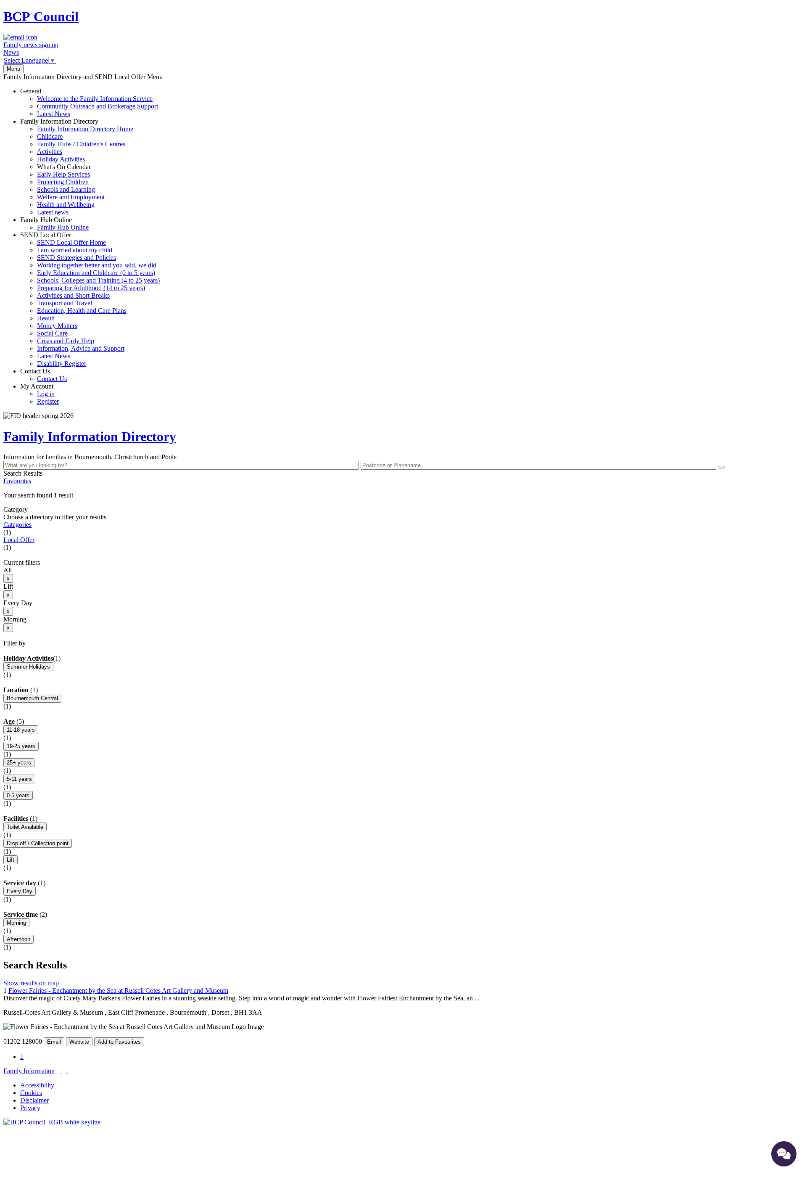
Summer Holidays (28, 667)
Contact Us (43, 375)
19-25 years (21, 746)
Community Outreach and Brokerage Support (97, 106)
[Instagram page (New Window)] (67, 1070)
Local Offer (18, 539)
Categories (17, 524)
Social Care (52, 333)
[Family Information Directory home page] (51, 1122)
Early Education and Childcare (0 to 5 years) (96, 272)
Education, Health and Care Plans (82, 310)
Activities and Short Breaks (73, 295)
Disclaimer (34, 1100)
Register (48, 401)
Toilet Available (25, 827)
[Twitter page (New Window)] (60, 1070)
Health (46, 318)
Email (54, 1042)
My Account (39, 394)
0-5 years (18, 795)
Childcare (50, 136)
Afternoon (18, 939)
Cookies (31, 1092)
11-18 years (21, 730)
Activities (49, 151)
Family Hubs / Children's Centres (81, 144)
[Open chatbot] (783, 1153)
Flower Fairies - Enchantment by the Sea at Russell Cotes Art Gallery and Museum (118, 990)
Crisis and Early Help (65, 340)
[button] (403, 495)
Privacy (30, 1107)
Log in (46, 393)
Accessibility (37, 1085)
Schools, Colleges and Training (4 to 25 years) (98, 280)
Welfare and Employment (71, 197)
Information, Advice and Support (80, 348)
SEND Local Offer (90, 299)
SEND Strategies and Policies (76, 257)
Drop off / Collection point (38, 843)
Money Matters (57, 325)
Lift (10, 860)
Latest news (53, 212)
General (89, 102)
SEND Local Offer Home (71, 242)
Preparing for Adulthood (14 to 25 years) (91, 287)
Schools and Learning (66, 189)
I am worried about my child (74, 250)
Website (79, 1042)
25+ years (19, 762)
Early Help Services (63, 174)
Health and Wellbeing (66, 204)
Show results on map (31, 983)
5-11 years (19, 779)
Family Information (29, 1070)
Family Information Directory (76, 167)
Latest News (53, 113)
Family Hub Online (54, 223)
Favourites (17, 480)
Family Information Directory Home (85, 128)
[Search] (721, 467)
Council (41, 16)
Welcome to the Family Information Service (95, 98)
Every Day (19, 891)
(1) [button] (57, 658)
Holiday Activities (61, 159)
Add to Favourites (119, 1042)
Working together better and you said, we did (96, 265)
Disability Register (61, 363)
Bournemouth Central (32, 698)
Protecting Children (63, 181)
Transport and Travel (64, 303)
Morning (16, 923)
